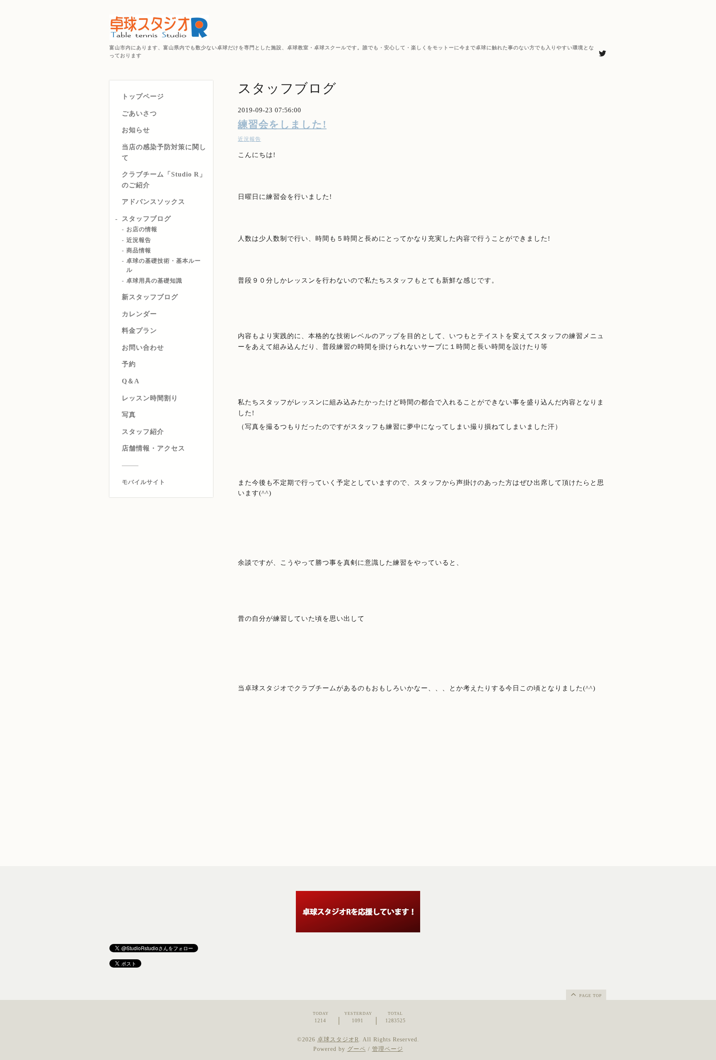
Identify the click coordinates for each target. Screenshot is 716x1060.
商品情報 (138, 250)
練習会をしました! (282, 124)
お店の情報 (141, 230)
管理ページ (387, 1049)
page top (590, 995)
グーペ (356, 1049)
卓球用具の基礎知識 (154, 281)
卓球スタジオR (338, 1039)
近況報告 (138, 240)
